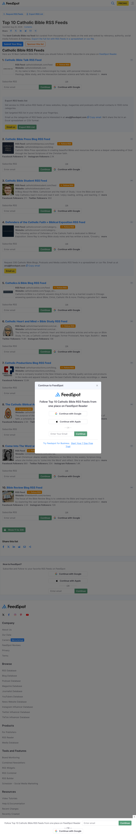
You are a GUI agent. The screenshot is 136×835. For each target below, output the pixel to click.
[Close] (97, 385)
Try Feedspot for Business (56, 443)
